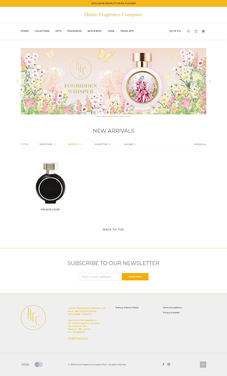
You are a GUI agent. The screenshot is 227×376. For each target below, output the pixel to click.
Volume (129, 144)
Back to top (113, 229)
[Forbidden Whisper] (113, 81)
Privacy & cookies (171, 312)
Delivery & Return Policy (127, 307)
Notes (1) (73, 144)
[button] (17, 81)
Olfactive (101, 144)
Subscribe (135, 276)
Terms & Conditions (172, 307)
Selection (46, 144)
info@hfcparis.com (78, 338)
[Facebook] (163, 365)
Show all (200, 144)
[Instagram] (168, 365)
